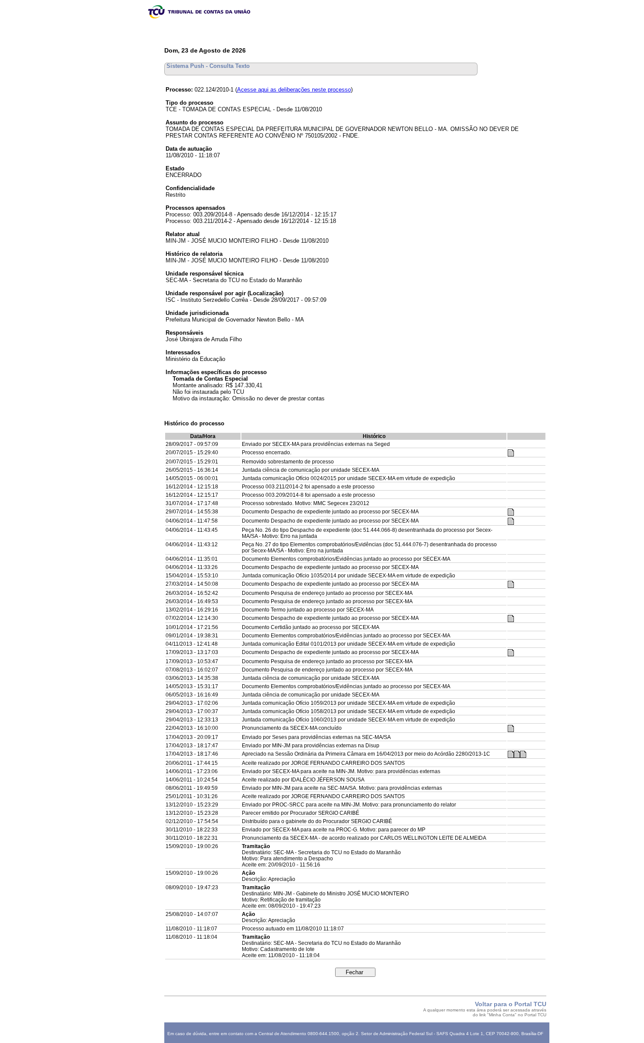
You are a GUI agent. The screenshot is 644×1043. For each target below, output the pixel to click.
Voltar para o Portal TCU (510, 1004)
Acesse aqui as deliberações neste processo (294, 89)
